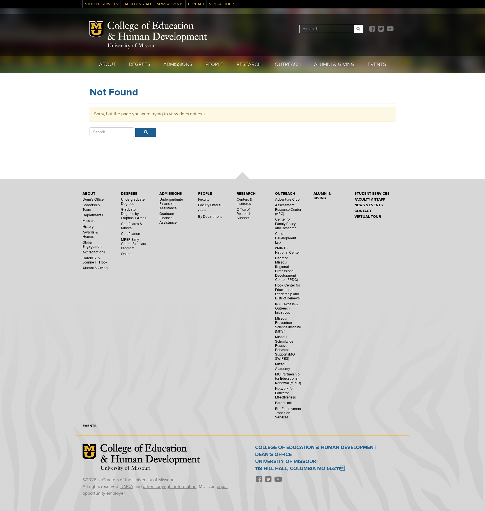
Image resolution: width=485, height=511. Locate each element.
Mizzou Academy (282, 366)
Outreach (288, 64)
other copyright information (169, 486)
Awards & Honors (90, 234)
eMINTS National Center (287, 250)
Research (249, 64)
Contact (196, 4)
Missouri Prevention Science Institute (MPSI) (288, 325)
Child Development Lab (285, 238)
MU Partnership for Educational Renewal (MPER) (288, 378)
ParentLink (283, 403)
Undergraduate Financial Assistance (171, 204)
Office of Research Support (244, 214)
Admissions (177, 64)
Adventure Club (287, 200)
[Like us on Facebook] (372, 29)
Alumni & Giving (334, 64)
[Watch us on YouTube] (390, 29)
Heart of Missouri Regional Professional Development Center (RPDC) (286, 269)
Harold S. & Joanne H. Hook (95, 260)
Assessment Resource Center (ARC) (288, 209)
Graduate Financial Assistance (168, 218)
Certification (130, 234)
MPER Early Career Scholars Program (133, 244)
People (214, 64)
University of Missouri (132, 46)
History (88, 227)
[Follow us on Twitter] (381, 29)
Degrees (139, 64)
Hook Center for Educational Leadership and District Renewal (288, 292)
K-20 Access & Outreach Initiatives (286, 308)
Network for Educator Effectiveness (285, 393)
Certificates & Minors (131, 226)
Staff (202, 211)
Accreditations (94, 252)
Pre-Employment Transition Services (288, 413)
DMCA (126, 486)
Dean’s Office (93, 200)
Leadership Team (91, 207)
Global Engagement (92, 244)
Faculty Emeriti (209, 205)
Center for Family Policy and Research (285, 223)
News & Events (170, 4)
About (107, 64)
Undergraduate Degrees (133, 202)
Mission (89, 221)
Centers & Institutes (244, 202)
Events (377, 64)
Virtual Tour (221, 4)
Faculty (203, 200)
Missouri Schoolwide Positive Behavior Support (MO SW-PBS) (285, 348)
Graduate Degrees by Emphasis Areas (133, 214)
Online (126, 254)
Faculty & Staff (137, 4)
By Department (210, 217)
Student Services (101, 4)
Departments (93, 215)
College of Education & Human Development (157, 32)
